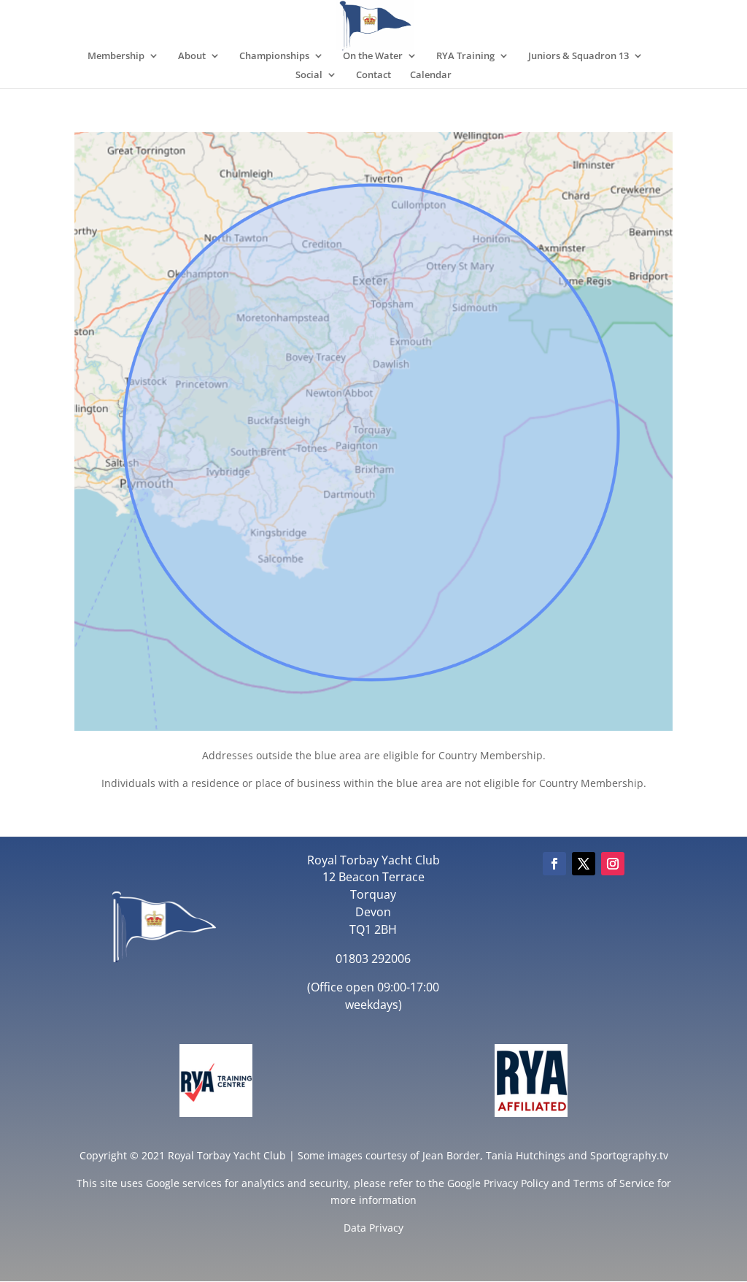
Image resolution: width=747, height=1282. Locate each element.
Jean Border (451, 1155)
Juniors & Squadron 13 (578, 56)
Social (308, 75)
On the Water (373, 56)
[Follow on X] (583, 863)
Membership (116, 56)
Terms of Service (613, 1183)
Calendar (431, 75)
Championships (274, 56)
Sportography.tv (629, 1155)
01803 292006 (373, 959)
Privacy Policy (516, 1183)
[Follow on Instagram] (612, 863)
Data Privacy (373, 1228)
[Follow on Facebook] (554, 863)
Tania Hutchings (525, 1155)
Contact (373, 75)
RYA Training (465, 56)
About (192, 56)
